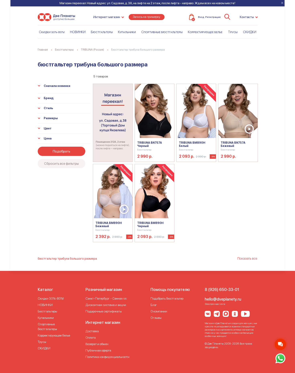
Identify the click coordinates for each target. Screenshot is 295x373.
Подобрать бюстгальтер (167, 298)
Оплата (90, 337)
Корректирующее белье (205, 32)
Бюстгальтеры (102, 32)
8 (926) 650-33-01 (222, 289)
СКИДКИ (249, 32)
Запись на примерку (146, 17)
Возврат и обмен (96, 344)
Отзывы (156, 318)
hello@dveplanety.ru (223, 299)
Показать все (247, 258)
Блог (154, 305)
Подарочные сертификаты (103, 311)
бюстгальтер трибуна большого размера (67, 258)
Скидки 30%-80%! (52, 32)
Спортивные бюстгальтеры (162, 32)
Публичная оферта (98, 350)
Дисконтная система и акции (105, 305)
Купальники (127, 32)
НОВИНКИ (77, 32)
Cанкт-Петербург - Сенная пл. (106, 298)
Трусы (233, 32)
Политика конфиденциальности (107, 357)
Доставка (92, 331)
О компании (159, 311)
